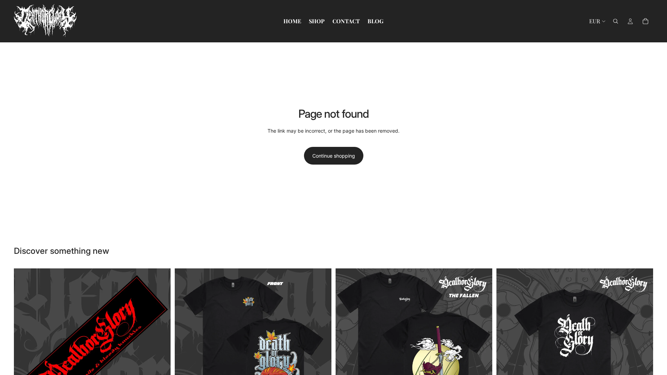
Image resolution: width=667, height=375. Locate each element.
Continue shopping (333, 156)
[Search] (615, 21)
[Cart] (645, 21)
